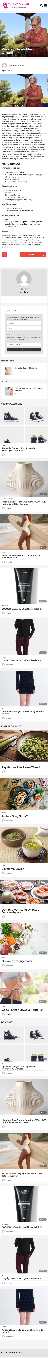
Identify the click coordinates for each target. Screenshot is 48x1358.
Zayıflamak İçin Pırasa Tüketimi (22, 767)
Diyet (5, 46)
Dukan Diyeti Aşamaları (17, 961)
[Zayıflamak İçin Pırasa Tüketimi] (24, 746)
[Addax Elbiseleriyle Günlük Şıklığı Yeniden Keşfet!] (24, 689)
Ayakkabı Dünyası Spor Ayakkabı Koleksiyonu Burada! (18, 449)
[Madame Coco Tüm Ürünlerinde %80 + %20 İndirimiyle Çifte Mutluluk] (24, 479)
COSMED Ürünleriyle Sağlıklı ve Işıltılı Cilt (22, 609)
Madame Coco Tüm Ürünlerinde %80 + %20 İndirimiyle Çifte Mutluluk (24, 503)
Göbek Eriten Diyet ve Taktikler (22, 1009)
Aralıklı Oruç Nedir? (15, 816)
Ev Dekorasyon (7, 498)
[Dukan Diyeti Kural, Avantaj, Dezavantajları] (24, 892)
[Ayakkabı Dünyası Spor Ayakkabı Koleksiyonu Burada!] (24, 425)
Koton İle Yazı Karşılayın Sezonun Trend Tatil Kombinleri (22, 556)
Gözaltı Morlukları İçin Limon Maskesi (28, 389)
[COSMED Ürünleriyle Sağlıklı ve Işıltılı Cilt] (24, 586)
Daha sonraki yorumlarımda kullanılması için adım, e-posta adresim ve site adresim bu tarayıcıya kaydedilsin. (24, 337)
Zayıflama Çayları (13, 868)
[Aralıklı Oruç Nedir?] (24, 794)
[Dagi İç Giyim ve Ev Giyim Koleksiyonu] (24, 637)
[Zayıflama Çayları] (24, 845)
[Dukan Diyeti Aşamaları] (24, 939)
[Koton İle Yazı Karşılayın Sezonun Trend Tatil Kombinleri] (24, 532)
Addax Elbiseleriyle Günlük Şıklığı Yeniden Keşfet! (23, 712)
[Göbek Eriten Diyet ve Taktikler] (24, 988)
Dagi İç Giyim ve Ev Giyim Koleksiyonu (21, 660)
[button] (41, 5)
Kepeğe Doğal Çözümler (26, 368)
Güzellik (5, 605)
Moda (4, 445)
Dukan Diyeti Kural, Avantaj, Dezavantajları (20, 911)
